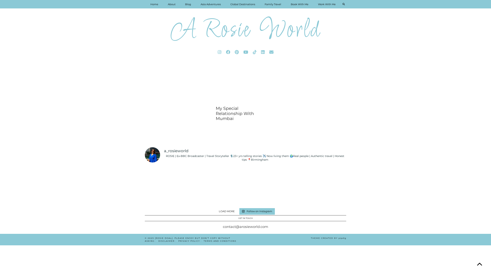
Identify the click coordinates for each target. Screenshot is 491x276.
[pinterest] (237, 52)
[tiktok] (254, 52)
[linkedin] (263, 52)
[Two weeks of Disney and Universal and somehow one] (262, 176)
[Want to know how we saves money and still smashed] (229, 196)
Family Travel (273, 4)
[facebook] (228, 52)
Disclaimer (166, 241)
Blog (188, 4)
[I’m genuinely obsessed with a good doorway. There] (229, 176)
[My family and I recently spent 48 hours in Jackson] (296, 196)
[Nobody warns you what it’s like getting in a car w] (296, 176)
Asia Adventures (211, 4)
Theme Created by (328, 238)
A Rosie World (245, 30)
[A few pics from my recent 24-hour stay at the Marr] (330, 196)
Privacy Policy (189, 241)
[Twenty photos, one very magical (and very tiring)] (262, 196)
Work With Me (327, 4)
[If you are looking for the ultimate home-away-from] (195, 196)
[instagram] (219, 52)
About (171, 4)
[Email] (271, 52)
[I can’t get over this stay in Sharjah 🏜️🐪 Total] (161, 176)
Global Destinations (242, 4)
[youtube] (245, 52)
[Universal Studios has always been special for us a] (161, 196)
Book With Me (299, 4)
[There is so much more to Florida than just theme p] (195, 176)
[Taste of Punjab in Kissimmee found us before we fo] (330, 176)
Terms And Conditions (220, 241)
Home (154, 4)
